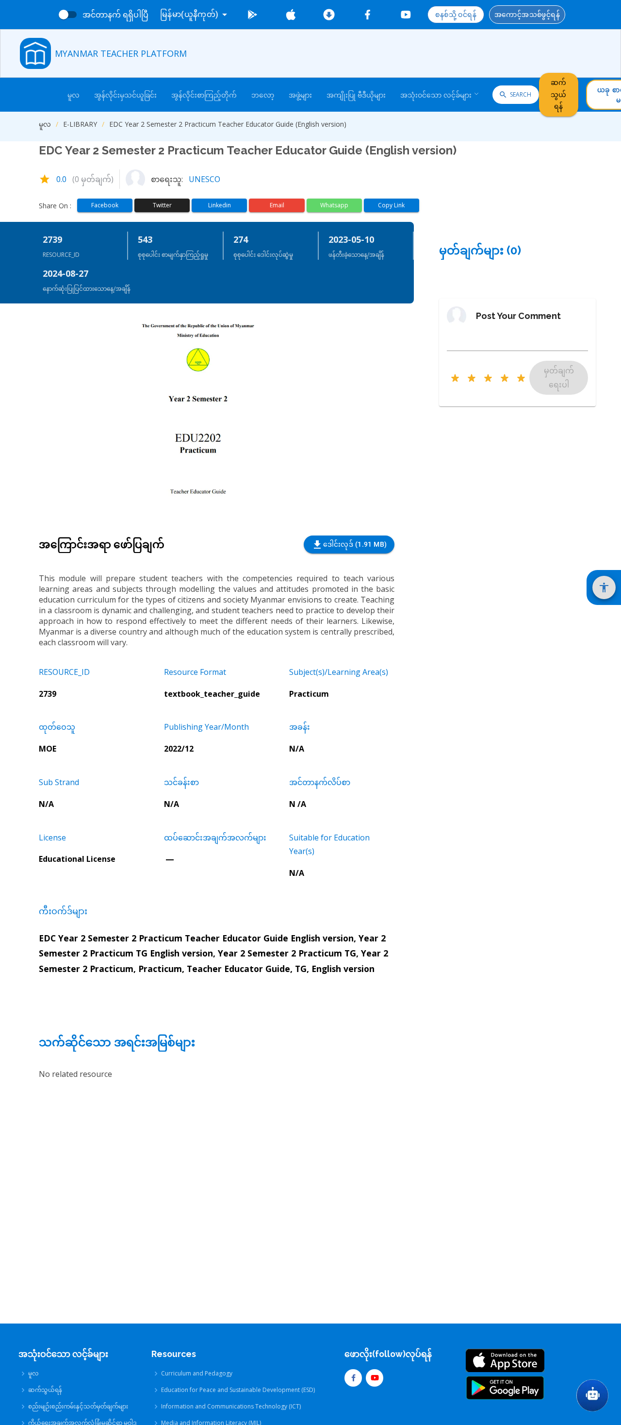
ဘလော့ (262, 95)
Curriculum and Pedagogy (196, 1373)
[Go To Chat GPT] (592, 1395)
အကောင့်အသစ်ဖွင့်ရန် (527, 14)
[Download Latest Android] (329, 14)
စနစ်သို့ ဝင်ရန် (455, 14)
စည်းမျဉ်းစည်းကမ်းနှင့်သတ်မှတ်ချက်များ (78, 1406)
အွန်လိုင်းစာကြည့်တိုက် (204, 95)
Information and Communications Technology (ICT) (231, 1406)
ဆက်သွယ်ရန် (559, 94)
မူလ (73, 95)
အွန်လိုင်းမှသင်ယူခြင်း (125, 95)
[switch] (63, 14)
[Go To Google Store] (252, 14)
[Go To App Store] (291, 14)
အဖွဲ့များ (300, 95)
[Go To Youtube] (406, 14)
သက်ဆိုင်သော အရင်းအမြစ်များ (117, 1042)
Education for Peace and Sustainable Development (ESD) (238, 1390)
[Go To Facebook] (367, 14)
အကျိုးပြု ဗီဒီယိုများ (356, 95)
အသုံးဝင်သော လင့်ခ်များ (436, 95)
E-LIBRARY (80, 124)
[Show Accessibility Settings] (604, 587)
